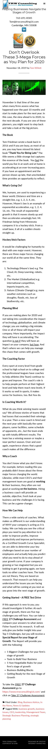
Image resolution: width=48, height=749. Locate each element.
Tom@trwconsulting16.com (24, 22)
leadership (20, 712)
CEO (12, 712)
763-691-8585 (24, 18)
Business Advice (31, 702)
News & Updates (21, 706)
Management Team (35, 712)
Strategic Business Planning (15, 716)
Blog (20, 702)
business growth (27, 709)
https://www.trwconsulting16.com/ (21, 692)
